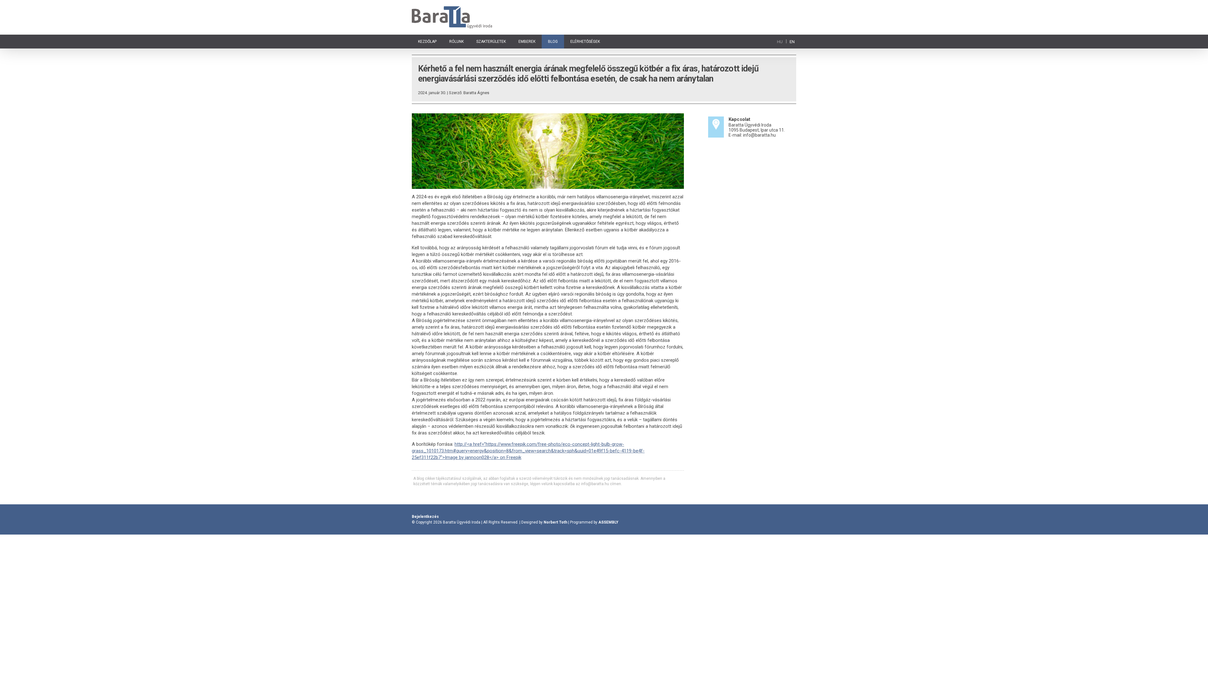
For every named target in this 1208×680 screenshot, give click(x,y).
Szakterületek (491, 41)
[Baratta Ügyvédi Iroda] (452, 17)
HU (780, 41)
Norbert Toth (555, 522)
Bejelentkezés (425, 516)
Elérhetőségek (585, 41)
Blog (553, 41)
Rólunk (456, 41)
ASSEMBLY (608, 522)
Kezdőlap (427, 41)
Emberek (526, 41)
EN (792, 41)
